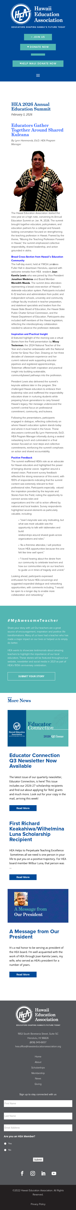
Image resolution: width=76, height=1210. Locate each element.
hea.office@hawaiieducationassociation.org (38, 1046)
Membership (38, 1073)
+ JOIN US (38, 37)
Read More (23, 808)
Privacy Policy (38, 1204)
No (9, 1149)
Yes (10, 1143)
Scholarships (38, 1067)
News (38, 1078)
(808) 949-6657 (38, 1042)
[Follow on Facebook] (22, 1173)
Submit (38, 1159)
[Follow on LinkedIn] (43, 1173)
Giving (38, 1084)
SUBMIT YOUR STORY (31, 676)
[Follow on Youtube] (54, 1173)
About (38, 1062)
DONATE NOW (39, 46)
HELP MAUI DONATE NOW (38, 63)
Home (38, 1056)
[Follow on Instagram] (32, 1173)
